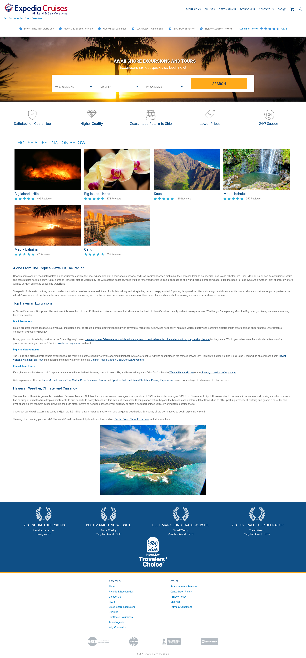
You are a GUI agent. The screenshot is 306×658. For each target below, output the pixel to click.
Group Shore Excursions (122, 606)
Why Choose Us (118, 627)
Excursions (193, 9)
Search (300, 9)
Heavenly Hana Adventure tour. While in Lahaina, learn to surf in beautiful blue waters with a (136, 339)
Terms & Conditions (181, 606)
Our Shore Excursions (121, 617)
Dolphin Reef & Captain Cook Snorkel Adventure (117, 359)
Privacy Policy (178, 596)
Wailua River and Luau (181, 372)
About (112, 586)
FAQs (112, 601)
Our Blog (113, 612)
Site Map (176, 601)
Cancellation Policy (181, 591)
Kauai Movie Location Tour (56, 380)
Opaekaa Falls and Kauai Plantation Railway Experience (142, 380)
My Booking (247, 9)
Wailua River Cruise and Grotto (89, 380)
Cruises (210, 9)
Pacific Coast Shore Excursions (131, 419)
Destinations (227, 9)
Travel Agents (116, 622)
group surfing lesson (198, 339)
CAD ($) (282, 9)
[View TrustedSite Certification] (209, 641)
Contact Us (266, 9)
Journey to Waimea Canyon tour (218, 372)
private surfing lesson (69, 343)
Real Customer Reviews (184, 586)
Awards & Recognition (121, 591)
